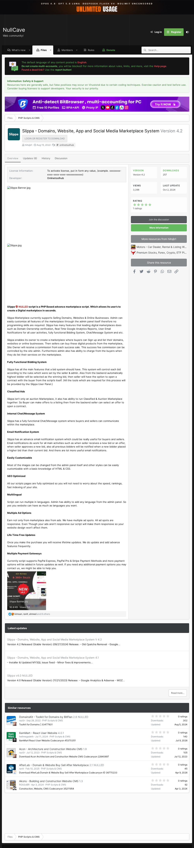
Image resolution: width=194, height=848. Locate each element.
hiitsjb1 (28, 145)
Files (44, 50)
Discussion (61, 158)
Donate (110, 50)
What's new (19, 50)
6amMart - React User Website (38, 733)
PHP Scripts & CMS (52, 720)
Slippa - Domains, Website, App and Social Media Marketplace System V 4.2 (54, 639)
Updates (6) (30, 158)
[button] (29, 50)
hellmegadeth (26, 736)
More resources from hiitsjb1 (159, 239)
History (46, 158)
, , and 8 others (32, 614)
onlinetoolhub (66, 145)
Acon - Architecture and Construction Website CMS (50, 749)
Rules (91, 50)
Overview (12, 158)
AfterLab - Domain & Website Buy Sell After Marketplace (54, 765)
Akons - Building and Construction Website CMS (48, 781)
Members (67, 50)
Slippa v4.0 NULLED (20, 675)
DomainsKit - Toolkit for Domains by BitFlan (45, 716)
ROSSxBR (24, 784)
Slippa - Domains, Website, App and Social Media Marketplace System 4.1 (53, 657)
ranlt (21, 768)
